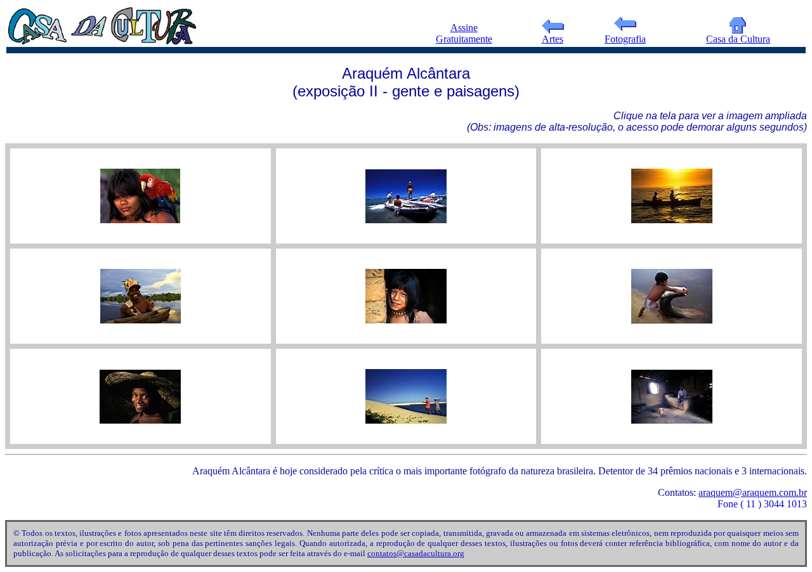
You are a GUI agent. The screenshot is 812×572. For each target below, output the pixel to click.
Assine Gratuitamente (464, 33)
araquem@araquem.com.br (752, 492)
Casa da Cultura (738, 39)
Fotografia (625, 39)
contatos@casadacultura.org (415, 553)
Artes (552, 39)
